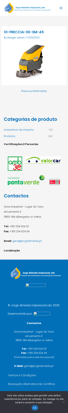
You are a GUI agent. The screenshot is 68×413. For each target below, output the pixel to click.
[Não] (63, 402)
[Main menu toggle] (61, 8)
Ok (34, 407)
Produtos (9, 136)
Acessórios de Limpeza (18, 129)
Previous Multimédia (34, 91)
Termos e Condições (22, 375)
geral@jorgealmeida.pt (27, 241)
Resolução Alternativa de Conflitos (31, 384)
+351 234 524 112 (37, 348)
